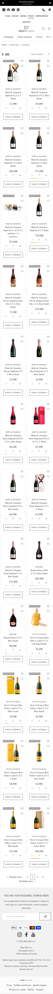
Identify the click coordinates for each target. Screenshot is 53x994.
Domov (4, 45)
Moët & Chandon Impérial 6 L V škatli (39, 229)
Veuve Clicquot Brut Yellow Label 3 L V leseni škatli (39, 843)
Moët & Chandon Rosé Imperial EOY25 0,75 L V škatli (39, 438)
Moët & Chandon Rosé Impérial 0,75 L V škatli (39, 506)
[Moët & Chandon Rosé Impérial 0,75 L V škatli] (39, 483)
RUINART (39, 567)
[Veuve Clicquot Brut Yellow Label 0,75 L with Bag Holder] (39, 618)
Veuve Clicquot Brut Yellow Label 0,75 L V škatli (13, 775)
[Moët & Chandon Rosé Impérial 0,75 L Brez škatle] (13, 483)
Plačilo (31, 989)
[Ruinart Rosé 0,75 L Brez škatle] (13, 618)
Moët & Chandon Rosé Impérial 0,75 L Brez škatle (13, 506)
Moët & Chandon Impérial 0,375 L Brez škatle (39, 95)
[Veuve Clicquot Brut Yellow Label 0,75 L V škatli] (13, 752)
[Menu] (49, 28)
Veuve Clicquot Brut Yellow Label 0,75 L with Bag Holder (39, 641)
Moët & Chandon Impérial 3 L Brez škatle (39, 163)
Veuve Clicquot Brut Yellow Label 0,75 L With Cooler (13, 708)
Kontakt (39, 989)
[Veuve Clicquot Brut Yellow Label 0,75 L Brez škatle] (39, 685)
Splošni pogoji (39, 985)
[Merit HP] (26, 29)
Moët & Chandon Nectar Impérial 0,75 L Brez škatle (13, 371)
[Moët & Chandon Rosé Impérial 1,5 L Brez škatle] (13, 550)
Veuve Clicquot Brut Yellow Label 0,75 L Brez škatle (39, 708)
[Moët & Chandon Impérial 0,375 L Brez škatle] (39, 72)
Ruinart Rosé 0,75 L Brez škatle (13, 639)
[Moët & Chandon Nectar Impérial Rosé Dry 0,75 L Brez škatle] (13, 278)
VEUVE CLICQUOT (39, 634)
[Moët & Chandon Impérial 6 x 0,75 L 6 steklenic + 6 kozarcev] (13, 207)
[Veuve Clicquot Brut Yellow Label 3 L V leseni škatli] (39, 820)
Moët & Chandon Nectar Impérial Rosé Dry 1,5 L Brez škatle (39, 301)
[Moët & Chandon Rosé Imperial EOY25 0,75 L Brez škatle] (13, 415)
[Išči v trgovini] (43, 28)
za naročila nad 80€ (27, 4)
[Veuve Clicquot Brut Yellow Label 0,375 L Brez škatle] (39, 752)
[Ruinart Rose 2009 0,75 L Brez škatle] (39, 550)
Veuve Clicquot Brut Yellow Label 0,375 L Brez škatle (39, 775)
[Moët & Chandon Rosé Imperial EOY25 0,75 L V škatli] (39, 415)
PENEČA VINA (14, 45)
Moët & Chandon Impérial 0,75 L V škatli (13, 95)
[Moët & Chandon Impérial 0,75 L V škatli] (13, 72)
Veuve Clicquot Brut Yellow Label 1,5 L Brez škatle (13, 843)
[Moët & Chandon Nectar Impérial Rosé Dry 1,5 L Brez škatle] (39, 278)
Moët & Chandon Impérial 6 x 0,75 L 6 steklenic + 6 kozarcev (13, 232)
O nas (9, 985)
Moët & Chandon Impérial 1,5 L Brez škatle (13, 163)
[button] (2, 3)
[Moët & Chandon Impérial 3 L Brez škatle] (39, 140)
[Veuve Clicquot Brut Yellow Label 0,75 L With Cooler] (13, 685)
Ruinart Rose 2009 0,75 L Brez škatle (39, 572)
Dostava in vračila (17, 989)
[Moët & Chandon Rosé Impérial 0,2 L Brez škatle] (39, 348)
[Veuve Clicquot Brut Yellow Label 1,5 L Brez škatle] (13, 820)
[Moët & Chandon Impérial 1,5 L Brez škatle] (13, 140)
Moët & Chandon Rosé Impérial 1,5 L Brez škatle (13, 573)
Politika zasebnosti (22, 985)
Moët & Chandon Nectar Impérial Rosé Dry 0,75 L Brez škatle (13, 302)
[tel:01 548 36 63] (43, 10)
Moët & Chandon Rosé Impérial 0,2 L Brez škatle (39, 371)
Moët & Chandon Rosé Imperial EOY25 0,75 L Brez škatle (13, 438)
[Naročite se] (45, 916)
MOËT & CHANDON (13, 89)
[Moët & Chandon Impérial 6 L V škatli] (39, 207)
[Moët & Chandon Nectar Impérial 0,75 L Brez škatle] (13, 348)
